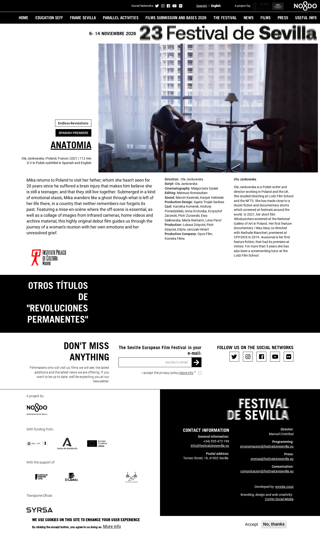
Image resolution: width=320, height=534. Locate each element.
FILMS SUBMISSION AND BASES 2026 (175, 17)
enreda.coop (284, 487)
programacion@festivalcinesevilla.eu (267, 446)
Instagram (162, 6)
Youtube (174, 6)
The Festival (225, 17)
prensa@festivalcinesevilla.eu (272, 459)
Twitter (157, 6)
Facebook (168, 6)
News (248, 17)
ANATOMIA (71, 144)
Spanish (201, 5)
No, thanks (274, 524)
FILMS (265, 17)
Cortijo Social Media (279, 499)
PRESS (283, 17)
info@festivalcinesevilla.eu (210, 446)
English (216, 5)
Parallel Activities (120, 17)
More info (186, 373)
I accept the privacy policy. (167, 373)
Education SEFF (49, 17)
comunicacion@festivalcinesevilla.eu (267, 471)
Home (23, 17)
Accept (251, 524)
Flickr (180, 6)
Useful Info (305, 17)
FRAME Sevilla (83, 17)
